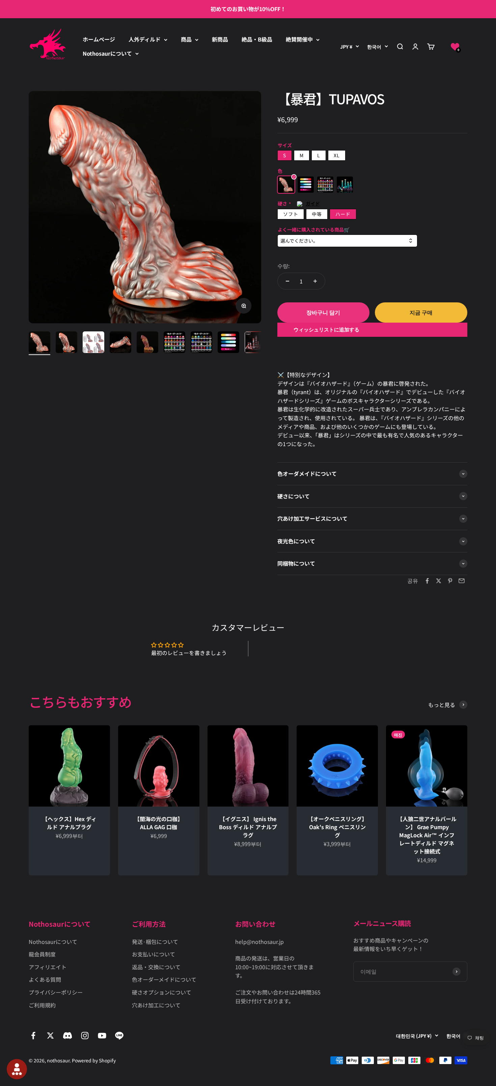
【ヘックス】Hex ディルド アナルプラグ (69, 823)
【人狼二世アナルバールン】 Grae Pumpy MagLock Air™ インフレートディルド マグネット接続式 (427, 835)
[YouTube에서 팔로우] (102, 1035)
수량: (283, 266)
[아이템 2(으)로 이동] (66, 343)
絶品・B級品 (257, 39)
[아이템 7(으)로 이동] (201, 343)
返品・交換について (156, 967)
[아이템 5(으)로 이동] (147, 343)
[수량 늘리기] (315, 281)
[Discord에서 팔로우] (67, 1035)
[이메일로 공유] (461, 581)
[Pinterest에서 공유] (450, 581)
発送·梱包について (155, 942)
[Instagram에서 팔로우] (84, 1035)
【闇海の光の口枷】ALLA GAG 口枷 (158, 823)
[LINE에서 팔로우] (119, 1035)
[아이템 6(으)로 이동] (174, 343)
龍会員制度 (42, 954)
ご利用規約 (42, 1005)
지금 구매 (421, 312)
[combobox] (347, 241)
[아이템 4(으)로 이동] (120, 343)
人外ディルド (145, 39)
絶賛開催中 (299, 39)
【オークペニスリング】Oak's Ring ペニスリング (337, 827)
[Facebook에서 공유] (427, 581)
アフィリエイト (47, 967)
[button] (455, 47)
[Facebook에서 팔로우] (33, 1035)
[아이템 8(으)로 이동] (228, 343)
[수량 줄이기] (287, 281)
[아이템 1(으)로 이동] (39, 343)
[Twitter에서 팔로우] (50, 1035)
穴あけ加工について (156, 1005)
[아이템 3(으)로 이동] (93, 343)
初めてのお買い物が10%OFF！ (248, 9)
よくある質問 (45, 979)
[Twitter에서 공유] (438, 581)
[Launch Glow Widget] (17, 1069)
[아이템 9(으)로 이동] (255, 343)
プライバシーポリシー (56, 992)
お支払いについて (153, 954)
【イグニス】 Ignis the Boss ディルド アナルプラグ (248, 827)
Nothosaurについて (107, 53)
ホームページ (99, 39)
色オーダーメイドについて (164, 979)
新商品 (220, 39)
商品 (186, 39)
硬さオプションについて (161, 992)
